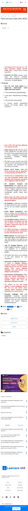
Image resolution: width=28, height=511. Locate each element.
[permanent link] (8, 28)
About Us (20, 482)
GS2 (5, 16)
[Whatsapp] (2, 497)
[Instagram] (10, 497)
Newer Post (14, 318)
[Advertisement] (14, 45)
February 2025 (13, 16)
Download (16, 508)
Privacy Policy (8, 485)
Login (8, 487)
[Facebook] (14, 497)
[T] (18, 497)
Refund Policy (20, 490)
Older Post (14, 322)
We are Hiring (20, 487)
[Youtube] (6, 497)
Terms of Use (8, 490)
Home (2, 16)
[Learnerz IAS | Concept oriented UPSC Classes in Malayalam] (9, 3)
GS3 (8, 16)
